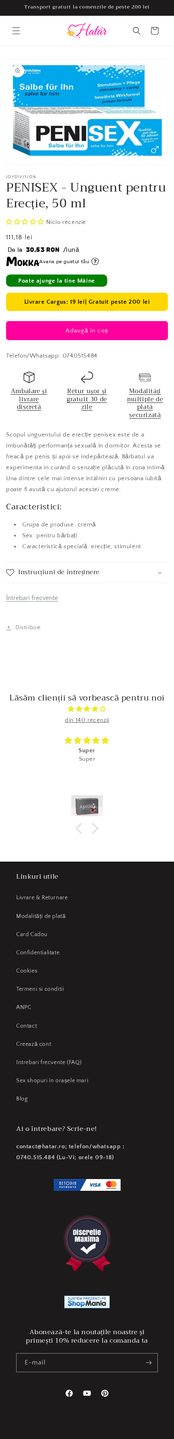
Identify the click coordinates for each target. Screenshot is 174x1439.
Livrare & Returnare (42, 897)
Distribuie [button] (28, 627)
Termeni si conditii (40, 989)
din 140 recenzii (87, 720)
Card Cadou (32, 934)
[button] (16, 31)
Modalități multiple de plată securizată (145, 403)
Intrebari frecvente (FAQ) (49, 1062)
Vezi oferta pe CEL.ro (131, 1428)
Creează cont (33, 1044)
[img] (87, 709)
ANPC (23, 1007)
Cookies (26, 971)
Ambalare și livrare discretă (29, 399)
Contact (26, 1026)
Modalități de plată (41, 916)
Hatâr (38, 1432)
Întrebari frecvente (32, 598)
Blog (22, 1099)
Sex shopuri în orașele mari (52, 1080)
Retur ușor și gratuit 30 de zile (87, 399)
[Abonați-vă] (148, 1362)
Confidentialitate (37, 952)
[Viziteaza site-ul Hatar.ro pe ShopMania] (87, 1304)
